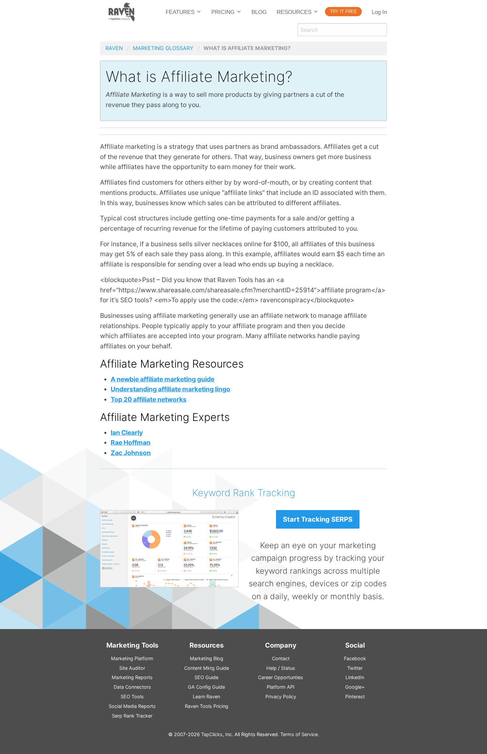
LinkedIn (355, 677)
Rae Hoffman (130, 442)
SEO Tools (132, 696)
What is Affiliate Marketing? (247, 48)
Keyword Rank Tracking (243, 492)
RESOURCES (294, 12)
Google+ (354, 687)
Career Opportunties (280, 677)
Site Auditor (132, 668)
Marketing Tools (132, 645)
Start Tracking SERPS (317, 519)
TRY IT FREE (343, 11)
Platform (281, 687)
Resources (206, 645)
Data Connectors (132, 687)
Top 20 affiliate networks (149, 399)
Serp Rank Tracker (132, 716)
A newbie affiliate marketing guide (162, 379)
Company (281, 645)
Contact (281, 658)
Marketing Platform (132, 658)
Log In (379, 12)
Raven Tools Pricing (206, 706)
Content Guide (206, 668)
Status (288, 668)
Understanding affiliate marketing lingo (170, 389)
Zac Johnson (131, 453)
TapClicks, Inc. (217, 734)
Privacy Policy (280, 696)
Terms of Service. (299, 734)
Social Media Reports (132, 706)
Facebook (355, 658)
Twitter (354, 668)
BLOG (259, 12)
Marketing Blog (206, 658)
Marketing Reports (132, 677)
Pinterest (355, 696)
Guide (206, 677)
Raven (114, 48)
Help (271, 668)
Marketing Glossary (163, 48)
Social (355, 645)
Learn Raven (206, 696)
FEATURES (180, 12)
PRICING (223, 12)
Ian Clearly (127, 432)
